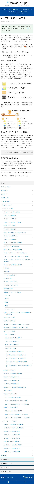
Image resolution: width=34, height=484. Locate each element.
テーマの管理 (5, 268)
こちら (27, 28)
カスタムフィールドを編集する (12, 434)
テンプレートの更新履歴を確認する (13, 242)
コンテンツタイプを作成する (11, 377)
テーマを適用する (8, 278)
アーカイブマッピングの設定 (11, 246)
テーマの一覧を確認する (10, 275)
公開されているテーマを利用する (12, 292)
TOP (3, 9)
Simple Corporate (10, 309)
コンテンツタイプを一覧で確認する (13, 373)
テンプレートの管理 (7, 208)
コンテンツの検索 (7, 390)
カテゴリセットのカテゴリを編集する (16, 358)
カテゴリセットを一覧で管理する (13, 338)
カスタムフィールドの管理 (9, 421)
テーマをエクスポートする (11, 285)
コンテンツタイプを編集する (11, 380)
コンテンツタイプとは (9, 320)
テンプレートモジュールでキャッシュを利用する (16, 256)
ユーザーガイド (5, 201)
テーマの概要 (7, 271)
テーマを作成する (8, 288)
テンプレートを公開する (10, 229)
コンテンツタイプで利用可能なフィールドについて (17, 324)
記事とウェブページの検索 (11, 407)
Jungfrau (7, 295)
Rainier (7, 298)
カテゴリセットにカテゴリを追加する (16, 355)
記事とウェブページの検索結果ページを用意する (17, 417)
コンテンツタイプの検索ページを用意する (16, 400)
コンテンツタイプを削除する (11, 383)
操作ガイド (4, 194)
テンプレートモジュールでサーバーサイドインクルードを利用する (18, 260)
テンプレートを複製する (10, 239)
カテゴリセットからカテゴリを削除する (16, 361)
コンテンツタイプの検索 (10, 394)
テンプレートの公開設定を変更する (13, 249)
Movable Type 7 (15, 9)
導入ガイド (4, 190)
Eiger (6, 302)
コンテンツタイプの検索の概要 (13, 397)
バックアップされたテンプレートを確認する (15, 253)
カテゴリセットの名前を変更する (15, 351)
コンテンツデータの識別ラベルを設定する (15, 387)
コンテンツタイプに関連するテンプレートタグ (16, 327)
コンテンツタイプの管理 (8, 370)
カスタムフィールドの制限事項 (12, 451)
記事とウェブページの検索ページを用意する (16, 414)
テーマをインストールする (11, 281)
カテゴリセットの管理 (9, 331)
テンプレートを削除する (10, 225)
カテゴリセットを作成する (12, 341)
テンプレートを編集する (10, 218)
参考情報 (4, 455)
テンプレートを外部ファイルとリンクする (15, 232)
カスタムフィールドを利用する (12, 448)
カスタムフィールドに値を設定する (13, 445)
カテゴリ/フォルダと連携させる (12, 441)
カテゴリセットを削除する (12, 344)
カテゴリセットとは (10, 334)
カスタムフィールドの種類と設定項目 (13, 424)
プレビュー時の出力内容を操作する (13, 264)
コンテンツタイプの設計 (8, 317)
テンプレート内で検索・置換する (12, 222)
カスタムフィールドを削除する (12, 438)
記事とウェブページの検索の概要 (13, 411)
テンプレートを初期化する (11, 235)
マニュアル (8, 9)
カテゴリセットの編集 (11, 348)
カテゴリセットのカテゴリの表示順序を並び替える (19, 366)
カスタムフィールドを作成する (12, 431)
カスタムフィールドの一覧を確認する (13, 427)
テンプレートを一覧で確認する (12, 212)
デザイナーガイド (6, 205)
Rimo (6, 305)
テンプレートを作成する (10, 215)
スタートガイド (5, 186)
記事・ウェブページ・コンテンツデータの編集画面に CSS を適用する (18, 313)
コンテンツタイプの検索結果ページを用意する (17, 404)
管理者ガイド (5, 197)
